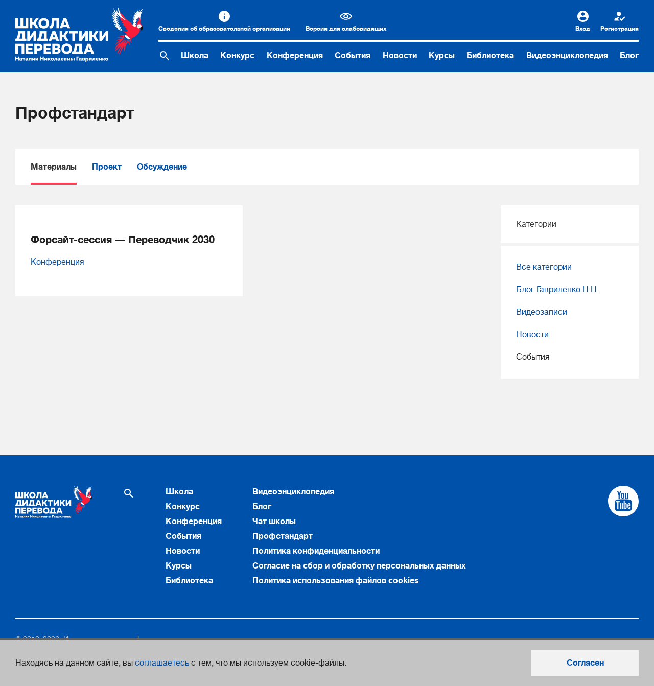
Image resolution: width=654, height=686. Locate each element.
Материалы (54, 167)
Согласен (585, 663)
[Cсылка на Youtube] (623, 501)
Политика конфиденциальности (316, 551)
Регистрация (619, 28)
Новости (400, 55)
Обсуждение (162, 167)
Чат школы (274, 521)
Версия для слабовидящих (346, 28)
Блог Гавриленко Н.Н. (557, 289)
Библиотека (490, 55)
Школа (194, 55)
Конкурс (237, 55)
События (352, 55)
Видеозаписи (541, 312)
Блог (629, 55)
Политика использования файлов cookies (335, 580)
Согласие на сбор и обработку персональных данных (359, 566)
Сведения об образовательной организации (224, 28)
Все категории (544, 267)
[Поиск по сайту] (164, 56)
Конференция (295, 55)
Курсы (442, 55)
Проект (107, 167)
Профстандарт (282, 536)
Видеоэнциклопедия (567, 55)
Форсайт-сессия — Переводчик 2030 (123, 240)
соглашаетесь (162, 663)
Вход (582, 28)
